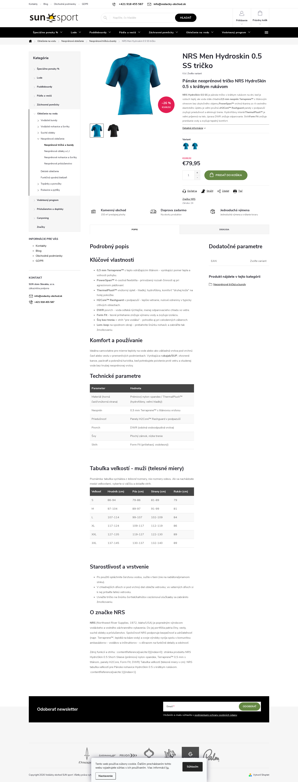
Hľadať (185, 18)
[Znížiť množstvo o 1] (197, 177)
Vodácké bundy (49, 120)
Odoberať (249, 706)
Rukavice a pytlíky (50, 190)
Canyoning (43, 218)
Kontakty (33, 4)
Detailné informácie (192, 128)
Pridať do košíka (229, 175)
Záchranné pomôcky (48, 104)
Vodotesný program (47, 200)
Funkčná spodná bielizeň (54, 177)
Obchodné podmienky (65, 4)
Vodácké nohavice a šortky (55, 126)
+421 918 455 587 (44, 302)
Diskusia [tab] (224, 229)
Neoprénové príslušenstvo (58, 163)
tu (167, 768)
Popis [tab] (135, 229)
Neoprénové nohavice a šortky (60, 157)
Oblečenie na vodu (47, 113)
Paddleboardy (44, 86)
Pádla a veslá (44, 95)
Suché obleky (48, 132)
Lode (39, 77)
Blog (45, 4)
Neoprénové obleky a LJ (57, 151)
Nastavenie (105, 776)
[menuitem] (48, 32)
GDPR (85, 4)
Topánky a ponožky (51, 183)
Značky (41, 227)
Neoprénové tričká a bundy (59, 145)
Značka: (188, 199)
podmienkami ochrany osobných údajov (216, 715)
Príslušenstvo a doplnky (50, 209)
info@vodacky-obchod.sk (48, 296)
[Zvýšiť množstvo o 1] (197, 173)
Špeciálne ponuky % (48, 68)
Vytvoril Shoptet (261, 774)
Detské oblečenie (50, 171)
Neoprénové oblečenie (52, 138)
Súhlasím (192, 767)
